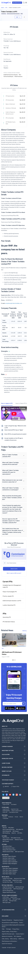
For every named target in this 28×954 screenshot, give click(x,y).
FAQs (3, 929)
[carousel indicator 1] (12, 660)
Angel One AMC (6, 804)
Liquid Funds (13, 897)
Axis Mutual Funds (7, 888)
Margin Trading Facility (17, 810)
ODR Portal (21, 938)
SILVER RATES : (6, 866)
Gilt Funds (5, 900)
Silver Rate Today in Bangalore (10, 870)
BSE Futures (6, 841)
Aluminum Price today (19, 878)
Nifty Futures (6, 837)
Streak (16, 816)
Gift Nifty (19, 833)
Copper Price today (7, 878)
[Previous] (3, 646)
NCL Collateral (17, 936)
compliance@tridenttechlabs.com (13, 303)
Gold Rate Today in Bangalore (10, 863)
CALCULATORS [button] (5, 754)
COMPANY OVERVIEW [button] (7, 746)
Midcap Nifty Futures (8, 839)
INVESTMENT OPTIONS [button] (8, 750)
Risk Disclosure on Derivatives (9, 941)
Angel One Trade (14, 809)
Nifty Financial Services (8, 829)
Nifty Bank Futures (15, 837)
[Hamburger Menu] (26, 2)
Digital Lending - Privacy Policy (9, 931)
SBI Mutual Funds (19, 887)
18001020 (7, 786)
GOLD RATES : (5, 854)
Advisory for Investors (7, 936)
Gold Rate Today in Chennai (9, 860)
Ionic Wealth (14, 804)
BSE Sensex (16, 831)
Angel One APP (6, 809)
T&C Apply (8, 929)
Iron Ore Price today (7, 882)
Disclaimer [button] (5, 916)
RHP (17, 17)
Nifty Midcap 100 (7, 831)
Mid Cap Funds (12, 900)
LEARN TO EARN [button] (6, 763)
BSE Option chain (19, 851)
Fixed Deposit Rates (13, 812)
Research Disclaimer (7, 920)
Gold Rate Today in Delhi (8, 858)
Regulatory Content (18, 920)
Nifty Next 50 (19, 829)
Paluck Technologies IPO (10, 591)
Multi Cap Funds (6, 902)
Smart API (5, 812)
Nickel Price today (17, 880)
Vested (21, 816)
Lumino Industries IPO (9, 605)
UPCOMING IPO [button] (5, 775)
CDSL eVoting (5, 938)
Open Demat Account (17, 2)
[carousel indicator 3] (15, 660)
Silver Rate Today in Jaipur (9, 873)
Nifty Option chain (7, 846)
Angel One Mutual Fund (8, 887)
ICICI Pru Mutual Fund (8, 890)
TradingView (5, 818)
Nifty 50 (5, 827)
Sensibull (5, 816)
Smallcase (10, 816)
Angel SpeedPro (6, 810)
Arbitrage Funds (16, 899)
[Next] (24, 646)
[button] (14, 455)
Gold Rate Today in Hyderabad (10, 861)
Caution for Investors (7, 943)
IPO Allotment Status (9, 621)
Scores (21, 922)
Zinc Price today (7, 880)
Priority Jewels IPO (8, 596)
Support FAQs (16, 786)
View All (24, 630)
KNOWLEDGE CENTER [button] (7, 758)
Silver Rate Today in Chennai (10, 872)
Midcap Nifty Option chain (9, 849)
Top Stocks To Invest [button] (8, 780)
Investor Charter (20, 934)
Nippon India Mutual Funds (9, 892)
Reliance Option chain (8, 851)
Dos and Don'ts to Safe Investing (10, 922)
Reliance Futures (19, 839)
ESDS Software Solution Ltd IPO (12, 600)
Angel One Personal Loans (8, 934)
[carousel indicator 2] (14, 660)
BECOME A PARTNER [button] (7, 767)
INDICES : (4, 825)
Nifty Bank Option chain (8, 848)
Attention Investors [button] (8, 909)
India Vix (14, 833)
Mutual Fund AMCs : (7, 885)
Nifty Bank (11, 827)
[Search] (24, 2)
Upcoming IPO (7, 617)
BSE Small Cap (6, 833)
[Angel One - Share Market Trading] (6, 2)
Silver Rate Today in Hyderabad (10, 868)
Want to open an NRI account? (14, 573)
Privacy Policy (15, 929)
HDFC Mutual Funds (18, 888)
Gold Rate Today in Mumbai (9, 856)
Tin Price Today (18, 882)
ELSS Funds (6, 897)
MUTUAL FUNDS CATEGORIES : (9, 895)
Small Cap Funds (7, 899)
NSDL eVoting (13, 938)
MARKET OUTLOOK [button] (6, 771)
